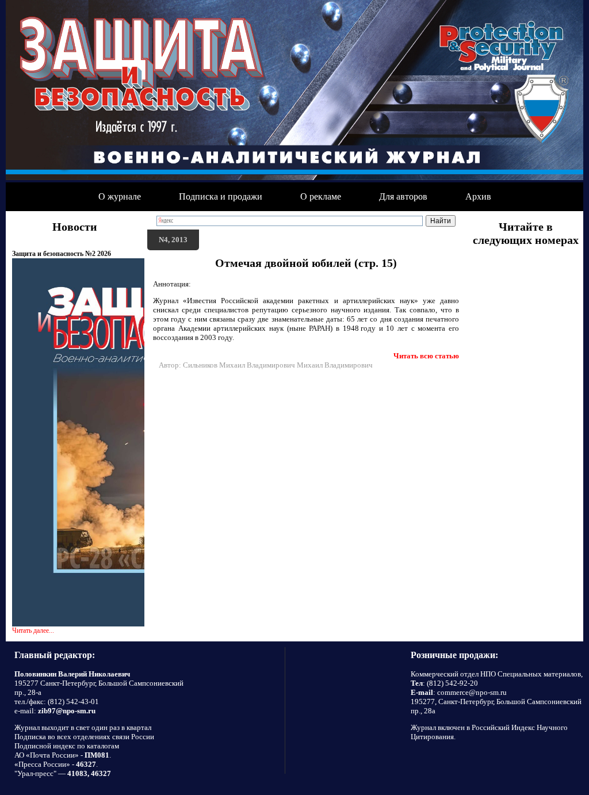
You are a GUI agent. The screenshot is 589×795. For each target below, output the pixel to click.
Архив (478, 196)
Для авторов (403, 196)
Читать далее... (33, 630)
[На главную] (294, 91)
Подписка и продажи (220, 196)
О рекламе (320, 196)
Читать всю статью (426, 355)
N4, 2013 (173, 239)
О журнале (119, 196)
